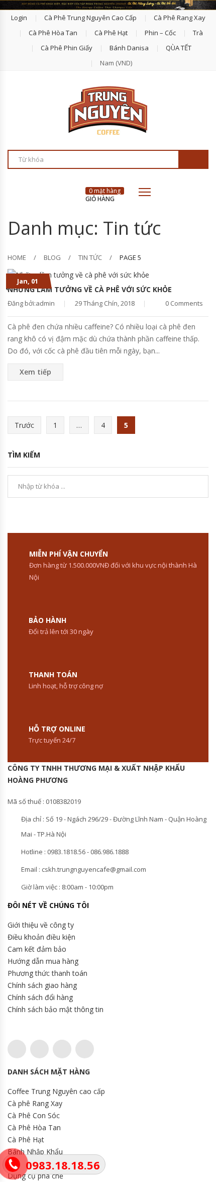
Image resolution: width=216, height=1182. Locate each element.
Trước (24, 425)
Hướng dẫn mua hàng (43, 961)
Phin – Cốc (160, 32)
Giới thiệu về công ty (41, 925)
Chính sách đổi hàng (40, 997)
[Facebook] (39, 1049)
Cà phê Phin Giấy (66, 47)
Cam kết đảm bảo (37, 949)
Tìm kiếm (192, 160)
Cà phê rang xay (179, 17)
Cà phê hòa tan (53, 32)
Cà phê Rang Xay (35, 1103)
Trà (198, 32)
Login (19, 17)
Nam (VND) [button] (116, 62)
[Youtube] (84, 1049)
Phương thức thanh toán (47, 973)
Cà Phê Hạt (26, 1139)
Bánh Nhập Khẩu (35, 1151)
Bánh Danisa (129, 47)
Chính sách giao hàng (42, 985)
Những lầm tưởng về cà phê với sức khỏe (90, 289)
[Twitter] (17, 1049)
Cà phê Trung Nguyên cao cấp (90, 17)
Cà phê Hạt (111, 32)
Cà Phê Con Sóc (34, 1115)
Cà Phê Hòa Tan (34, 1127)
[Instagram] (62, 1049)
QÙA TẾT (178, 47)
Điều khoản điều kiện (41, 937)
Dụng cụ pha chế (35, 1175)
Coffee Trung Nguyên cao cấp (56, 1091)
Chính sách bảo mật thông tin (55, 1009)
